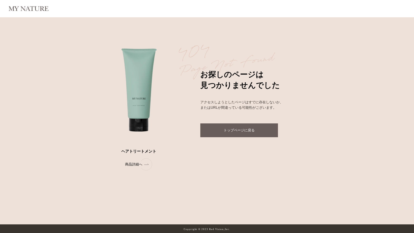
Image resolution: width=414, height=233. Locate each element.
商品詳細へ (133, 164)
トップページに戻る (239, 130)
